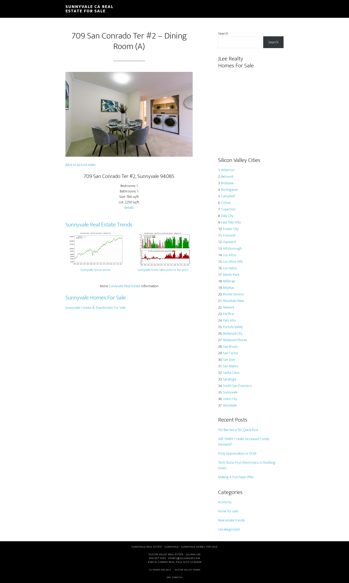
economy (225, 502)
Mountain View (233, 301)
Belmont (227, 177)
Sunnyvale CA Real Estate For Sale (89, 9)
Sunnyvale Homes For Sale (95, 297)
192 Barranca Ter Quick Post (238, 430)
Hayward (229, 242)
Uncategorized (229, 529)
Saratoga (229, 379)
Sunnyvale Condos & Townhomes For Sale (95, 308)
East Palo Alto (231, 222)
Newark (228, 307)
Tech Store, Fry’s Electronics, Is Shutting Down (246, 465)
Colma (225, 203)
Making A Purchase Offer (236, 477)
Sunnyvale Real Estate (125, 286)
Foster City (231, 229)
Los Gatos (230, 268)
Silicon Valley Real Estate (166, 554)
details (129, 208)
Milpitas (228, 288)
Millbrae (229, 281)
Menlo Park (231, 275)
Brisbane (227, 183)
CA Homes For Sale (160, 570)
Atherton (227, 170)
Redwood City (232, 333)
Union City (230, 399)
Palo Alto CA (184, 562)
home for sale (228, 511)
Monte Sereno (233, 294)
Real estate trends (231, 520)
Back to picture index (80, 165)
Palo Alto (229, 320)
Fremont (229, 235)
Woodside (230, 405)
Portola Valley (233, 327)
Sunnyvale (230, 392)
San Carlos (230, 353)
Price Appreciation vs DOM (237, 453)
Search (223, 34)
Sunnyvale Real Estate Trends (98, 224)
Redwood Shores (235, 340)
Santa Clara (231, 373)
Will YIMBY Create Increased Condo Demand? (243, 442)
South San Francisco (237, 386)
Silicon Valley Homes (187, 570)
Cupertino (228, 209)
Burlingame (229, 190)
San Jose (229, 360)
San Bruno (230, 347)
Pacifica (228, 314)
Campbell (228, 196)
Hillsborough (232, 248)
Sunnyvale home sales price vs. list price (162, 270)
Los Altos (229, 255)
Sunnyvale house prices (95, 270)
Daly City (227, 216)
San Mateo (230, 366)
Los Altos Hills (233, 262)
